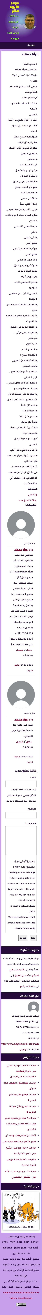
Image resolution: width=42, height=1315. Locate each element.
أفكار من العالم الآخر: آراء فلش (20, 1135)
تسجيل (19, 650)
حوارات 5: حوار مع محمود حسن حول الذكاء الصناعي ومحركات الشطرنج (20, 1123)
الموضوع (32, 809)
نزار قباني (33, 494)
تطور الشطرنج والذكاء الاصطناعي (19, 1141)
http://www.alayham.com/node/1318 (20, 1044)
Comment (32, 823)
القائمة (31, 45)
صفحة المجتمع (27, 986)
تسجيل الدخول (21, 975)
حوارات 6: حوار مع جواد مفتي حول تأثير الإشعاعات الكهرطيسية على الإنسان (21, 1071)
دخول (29, 650)
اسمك (33, 777)
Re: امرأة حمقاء (23, 549)
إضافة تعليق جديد (27, 500)
